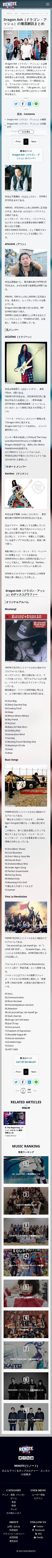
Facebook (39, 1530)
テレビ (14, 1509)
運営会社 (13, 1541)
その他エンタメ (13, 1512)
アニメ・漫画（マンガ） (13, 1494)
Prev (18, 141)
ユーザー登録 (38, 1494)
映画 (14, 1505)
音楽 (14, 1502)
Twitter (39, 1526)
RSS (39, 1533)
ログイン (38, 1498)
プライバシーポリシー (13, 1533)
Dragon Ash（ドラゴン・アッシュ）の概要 (26, 119)
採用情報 (13, 1537)
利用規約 (13, 1530)
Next (33, 141)
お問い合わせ (13, 1526)
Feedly (39, 1537)
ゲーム (14, 1498)
